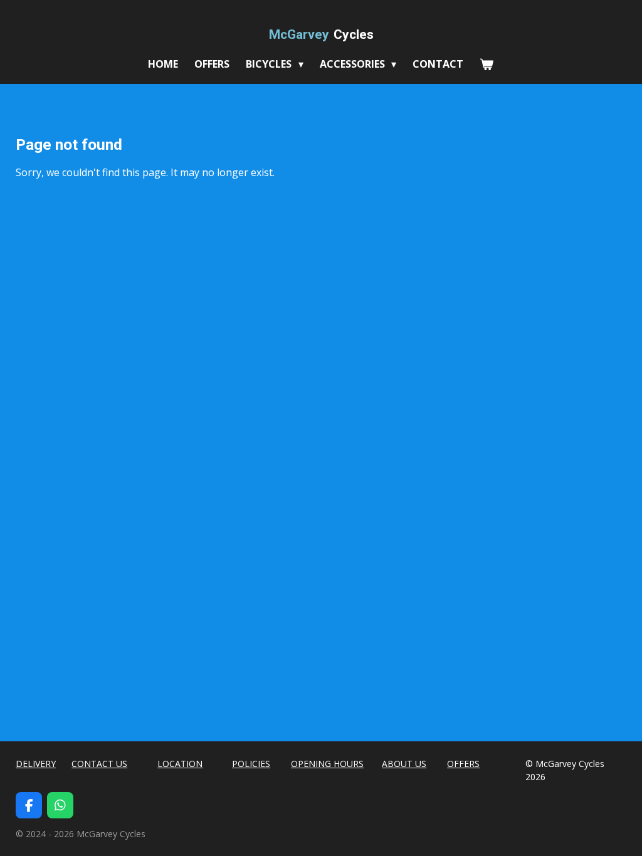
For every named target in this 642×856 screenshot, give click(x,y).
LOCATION (180, 764)
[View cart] (486, 64)
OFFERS (463, 764)
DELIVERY (36, 764)
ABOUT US (404, 764)
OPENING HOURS (327, 764)
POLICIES (251, 764)
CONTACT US (99, 764)
